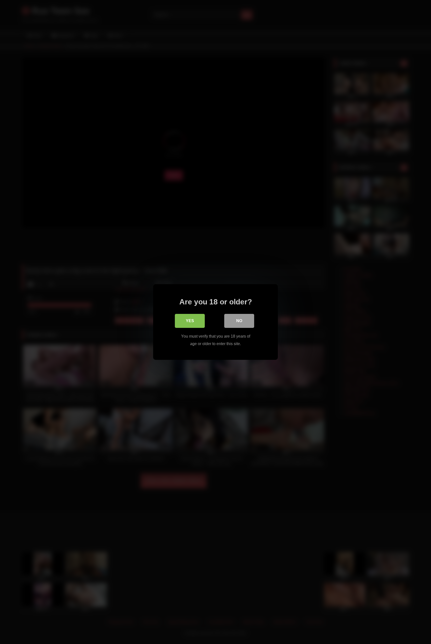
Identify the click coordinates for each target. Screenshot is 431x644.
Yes (190, 321)
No (239, 321)
